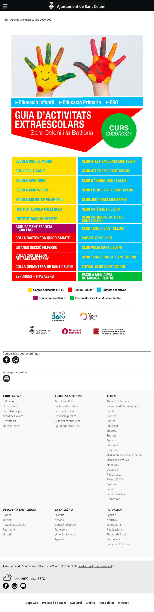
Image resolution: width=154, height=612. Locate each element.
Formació (113, 445)
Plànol (7, 515)
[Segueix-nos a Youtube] (24, 588)
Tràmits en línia (64, 401)
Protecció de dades (54, 602)
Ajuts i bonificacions (67, 426)
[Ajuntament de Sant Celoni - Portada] (77, 5)
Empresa (112, 430)
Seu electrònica (64, 411)
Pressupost (9, 421)
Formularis (113, 539)
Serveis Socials (116, 494)
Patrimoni (9, 529)
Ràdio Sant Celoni (118, 544)
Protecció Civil (115, 479)
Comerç (111, 416)
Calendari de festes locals (122, 406)
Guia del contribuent (67, 421)
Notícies (112, 520)
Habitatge (113, 450)
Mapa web (31, 602)
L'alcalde (8, 401)
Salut (110, 489)
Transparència (11, 426)
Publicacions (114, 529)
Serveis (59, 520)
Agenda (59, 539)
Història (7, 534)
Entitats (111, 435)
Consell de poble (65, 524)
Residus (111, 484)
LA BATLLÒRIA (64, 509)
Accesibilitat (106, 602)
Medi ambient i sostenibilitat (124, 455)
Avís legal (76, 602)
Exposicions (114, 524)
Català (111, 411)
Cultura (111, 421)
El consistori (10, 406)
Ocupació (112, 469)
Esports (111, 440)
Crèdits (90, 602)
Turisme (7, 520)
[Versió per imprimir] (7, 379)
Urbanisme (113, 499)
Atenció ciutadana (118, 401)
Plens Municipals (13, 411)
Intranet (123, 602)
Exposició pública (65, 416)
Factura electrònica (67, 406)
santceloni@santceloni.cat (95, 566)
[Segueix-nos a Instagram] (15, 588)
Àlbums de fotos (116, 534)
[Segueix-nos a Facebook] (7, 588)
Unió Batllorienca (65, 534)
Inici (5, 19)
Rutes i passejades (14, 524)
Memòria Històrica (118, 460)
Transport (61, 529)
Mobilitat (112, 465)
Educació (112, 426)
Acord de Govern (13, 416)
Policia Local (114, 474)
